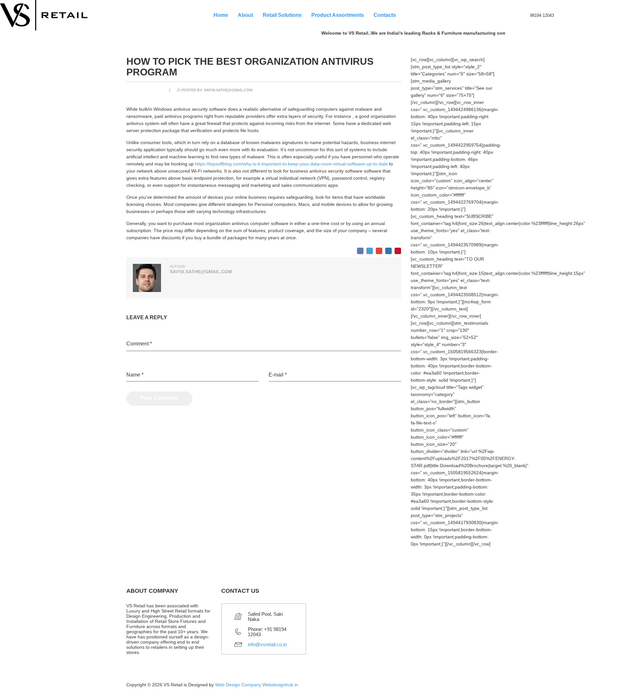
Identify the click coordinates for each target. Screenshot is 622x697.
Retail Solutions (282, 15)
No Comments (387, 89)
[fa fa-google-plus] (461, 687)
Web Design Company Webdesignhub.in (256, 684)
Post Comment (159, 398)
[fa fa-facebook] (491, 687)
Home (220, 15)
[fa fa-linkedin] (446, 687)
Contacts (385, 15)
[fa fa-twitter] (476, 687)
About (245, 15)
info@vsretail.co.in (267, 644)
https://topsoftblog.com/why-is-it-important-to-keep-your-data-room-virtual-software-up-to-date (291, 163)
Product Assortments (337, 15)
